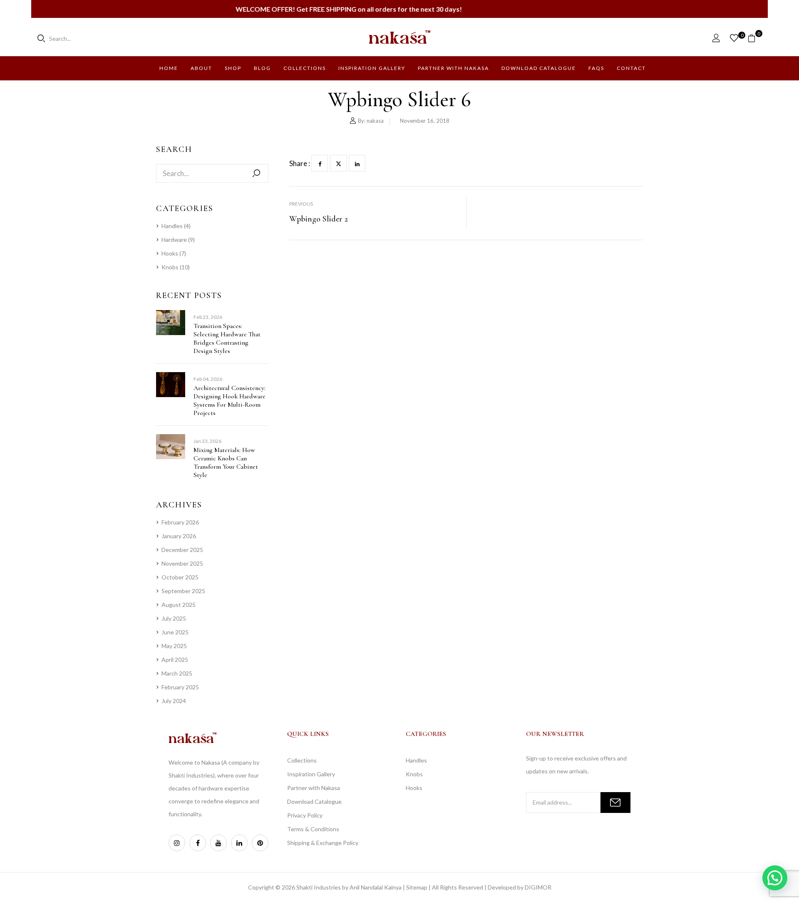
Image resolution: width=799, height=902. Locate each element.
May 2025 (174, 645)
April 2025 (174, 659)
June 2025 (175, 632)
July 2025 (173, 618)
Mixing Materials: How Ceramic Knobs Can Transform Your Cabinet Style (226, 462)
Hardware (174, 239)
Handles (172, 225)
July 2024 (173, 700)
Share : (299, 163)
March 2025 (176, 673)
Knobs (170, 267)
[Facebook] (319, 163)
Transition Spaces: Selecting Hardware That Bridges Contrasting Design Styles (227, 338)
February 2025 (180, 687)
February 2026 (180, 522)
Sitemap (416, 887)
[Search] (256, 173)
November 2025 (182, 563)
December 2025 (182, 549)
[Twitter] (338, 163)
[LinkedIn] (357, 163)
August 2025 (178, 604)
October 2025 (180, 577)
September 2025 (183, 590)
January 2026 (178, 535)
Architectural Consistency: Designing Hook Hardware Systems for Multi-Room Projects (230, 400)
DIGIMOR (538, 887)
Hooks (169, 253)
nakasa (375, 120)
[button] (755, 37)
